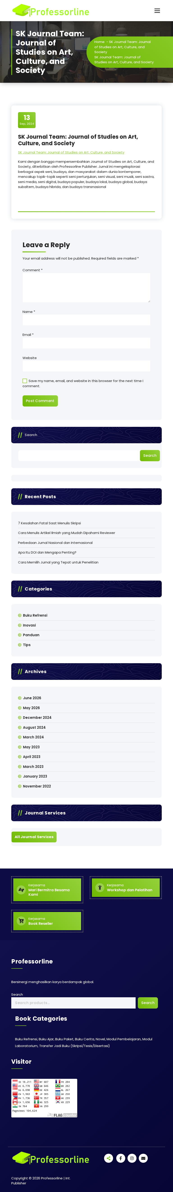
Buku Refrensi (35, 615)
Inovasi (29, 625)
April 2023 (31, 756)
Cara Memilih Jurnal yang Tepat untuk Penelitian (58, 562)
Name (29, 311)
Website (30, 357)
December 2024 (37, 717)
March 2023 (33, 766)
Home (99, 41)
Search (31, 434)
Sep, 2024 (27, 120)
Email (28, 334)
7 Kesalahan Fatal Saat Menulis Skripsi (49, 523)
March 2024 (33, 737)
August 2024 (34, 727)
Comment (33, 270)
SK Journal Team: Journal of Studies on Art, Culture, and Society (122, 46)
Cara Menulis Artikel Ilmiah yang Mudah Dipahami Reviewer (66, 532)
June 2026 (32, 698)
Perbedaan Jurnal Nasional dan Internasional (55, 542)
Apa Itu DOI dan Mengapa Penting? (47, 552)
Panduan (31, 635)
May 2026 (31, 708)
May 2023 (31, 747)
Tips (27, 644)
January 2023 (35, 776)
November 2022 (37, 786)
